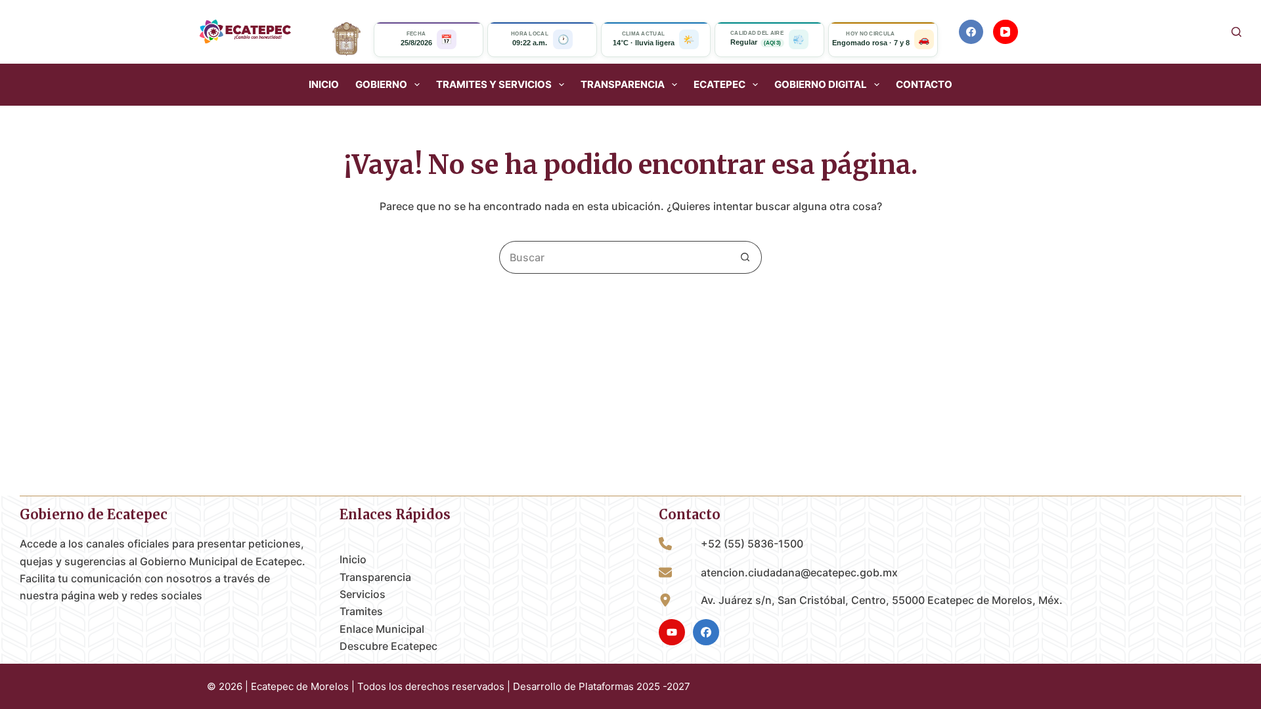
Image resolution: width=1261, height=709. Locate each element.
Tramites (361, 611)
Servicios (363, 594)
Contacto (924, 84)
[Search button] (745, 257)
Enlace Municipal (382, 628)
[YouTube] (1005, 32)
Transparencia (375, 577)
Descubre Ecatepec (388, 646)
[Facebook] (971, 32)
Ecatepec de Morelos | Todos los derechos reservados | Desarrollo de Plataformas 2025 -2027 (470, 686)
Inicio (324, 84)
